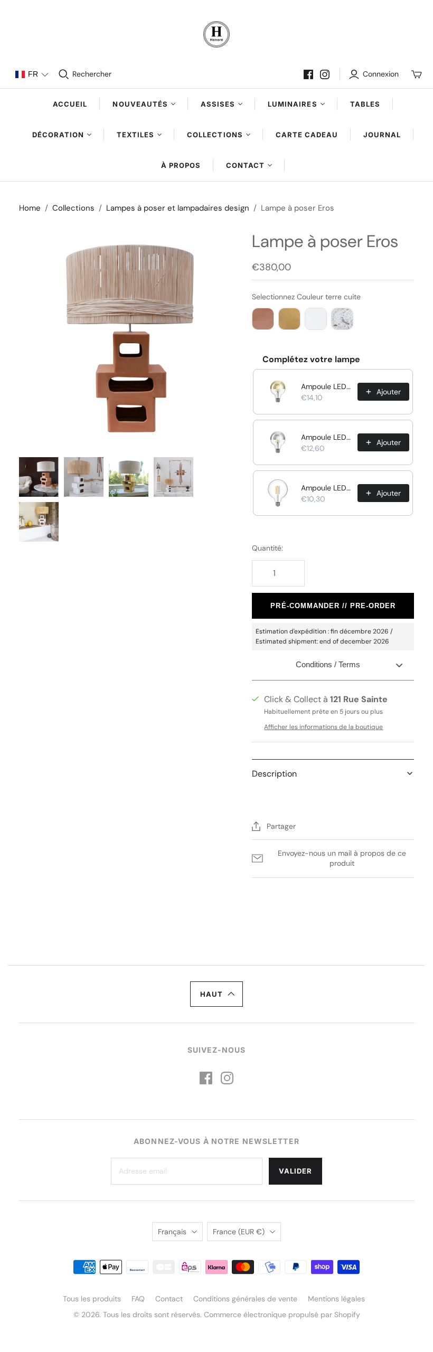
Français (172, 1231)
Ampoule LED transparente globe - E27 (326, 488)
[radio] (263, 319)
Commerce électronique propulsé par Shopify (282, 1314)
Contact (169, 1298)
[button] (32, 74)
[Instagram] (325, 74)
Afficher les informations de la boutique (323, 727)
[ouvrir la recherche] (64, 74)
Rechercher (91, 74)
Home (30, 208)
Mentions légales (336, 1298)
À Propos (181, 165)
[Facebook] (308, 74)
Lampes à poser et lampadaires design (177, 208)
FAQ (138, 1298)
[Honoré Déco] (216, 34)
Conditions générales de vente (245, 1298)
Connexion (381, 74)
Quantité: (267, 548)
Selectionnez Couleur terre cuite (306, 296)
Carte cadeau (307, 134)
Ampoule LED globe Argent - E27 (326, 437)
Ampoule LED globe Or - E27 (326, 386)
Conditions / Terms (328, 664)
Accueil (70, 104)
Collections (73, 208)
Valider (295, 1171)
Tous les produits (92, 1298)
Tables (365, 104)
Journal (382, 134)
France (239, 1231)
